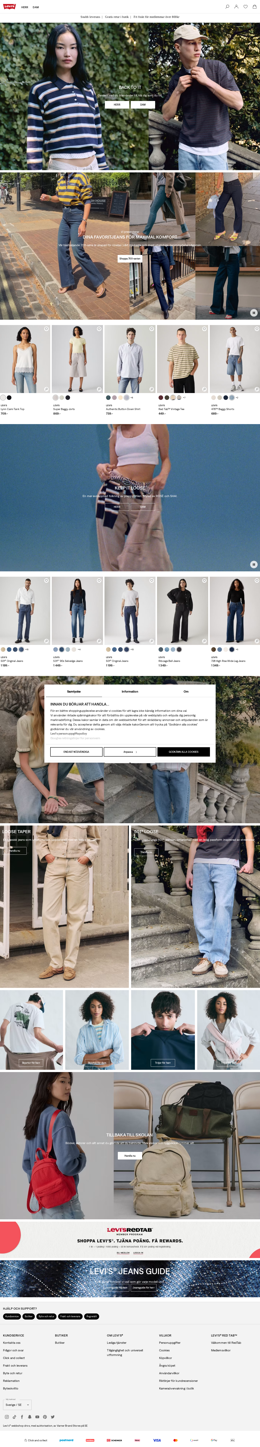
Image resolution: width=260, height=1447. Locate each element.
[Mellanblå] (232, 397)
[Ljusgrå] (55, 397)
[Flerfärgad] (173, 397)
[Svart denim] (179, 649)
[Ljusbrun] (3, 397)
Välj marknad (10, 1399)
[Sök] (227, 6)
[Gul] (120, 397)
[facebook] (22, 1417)
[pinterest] (45, 1417)
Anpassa (128, 751)
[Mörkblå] (15, 649)
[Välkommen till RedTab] (112, 1249)
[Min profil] (149, 1249)
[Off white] (74, 649)
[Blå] (108, 397)
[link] (236, 6)
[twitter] (52, 1417)
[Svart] (9, 397)
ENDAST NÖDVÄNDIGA (76, 751)
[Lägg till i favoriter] (46, 329)
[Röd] (161, 397)
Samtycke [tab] (74, 691)
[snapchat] (29, 1417)
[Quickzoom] (46, 389)
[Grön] (167, 397)
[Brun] (213, 649)
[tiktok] (14, 1417)
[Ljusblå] (61, 397)
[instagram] (7, 1417)
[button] (12, 1316)
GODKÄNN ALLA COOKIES (183, 751)
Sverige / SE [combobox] (14, 1404)
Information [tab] (130, 691)
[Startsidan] (9, 6)
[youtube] (37, 1417)
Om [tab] (186, 691)
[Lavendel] (114, 397)
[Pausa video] (254, 313)
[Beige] (3, 649)
